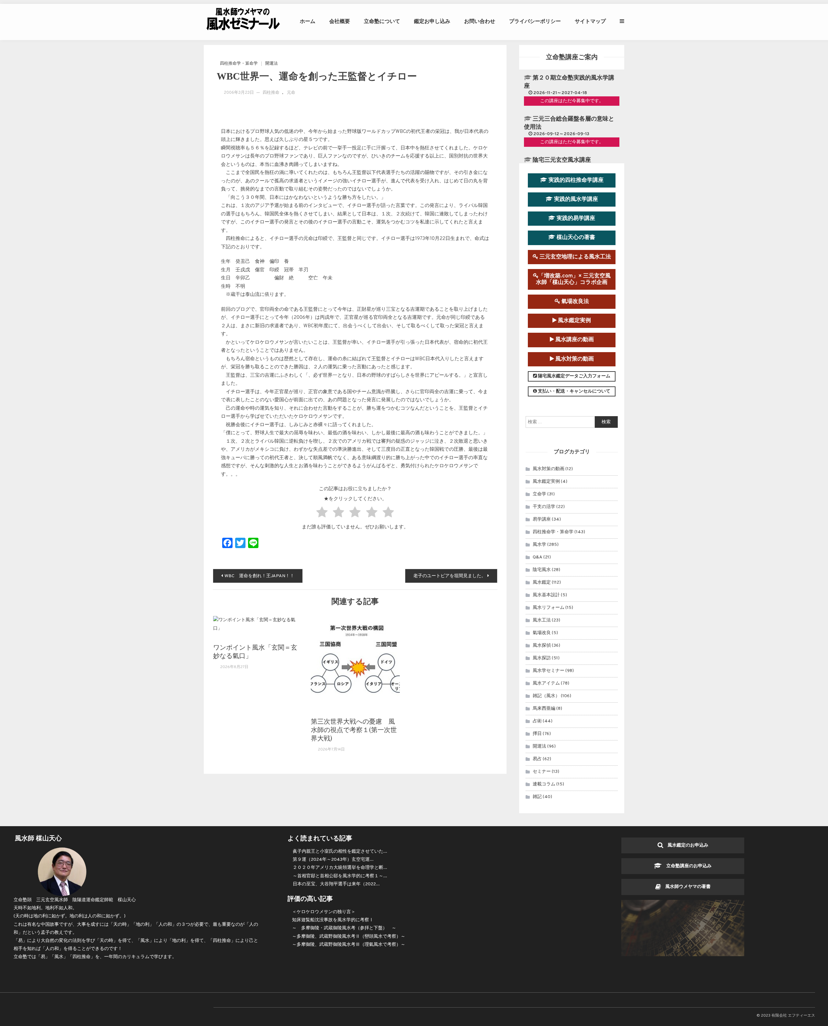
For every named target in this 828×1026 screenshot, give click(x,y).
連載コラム (544, 784)
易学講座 (542, 519)
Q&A (537, 557)
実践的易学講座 (575, 218)
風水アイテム (546, 683)
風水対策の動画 (574, 359)
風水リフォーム (548, 607)
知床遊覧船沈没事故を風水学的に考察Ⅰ (333, 920)
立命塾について (382, 21)
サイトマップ (590, 21)
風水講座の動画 (574, 339)
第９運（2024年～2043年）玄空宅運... (333, 859)
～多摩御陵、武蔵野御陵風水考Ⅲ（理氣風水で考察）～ (348, 944)
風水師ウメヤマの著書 (686, 887)
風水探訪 (542, 658)
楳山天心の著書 (575, 237)
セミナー (542, 771)
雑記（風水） (546, 696)
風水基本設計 (546, 595)
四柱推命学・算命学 (239, 63)
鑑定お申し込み (432, 21)
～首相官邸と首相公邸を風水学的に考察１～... (340, 876)
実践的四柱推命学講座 (575, 180)
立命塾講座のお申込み (687, 866)
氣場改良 (542, 633)
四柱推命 (271, 92)
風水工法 (542, 620)
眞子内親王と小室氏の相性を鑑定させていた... (340, 851)
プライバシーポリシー (535, 21)
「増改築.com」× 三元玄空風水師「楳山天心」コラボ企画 (573, 279)
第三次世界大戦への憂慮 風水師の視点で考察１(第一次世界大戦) (354, 729)
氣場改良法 (574, 301)
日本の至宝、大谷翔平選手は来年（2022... (336, 884)
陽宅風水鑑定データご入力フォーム (573, 376)
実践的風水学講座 (575, 199)
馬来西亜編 (544, 708)
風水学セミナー (548, 671)
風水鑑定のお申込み (685, 845)
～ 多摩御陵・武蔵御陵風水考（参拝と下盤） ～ (344, 928)
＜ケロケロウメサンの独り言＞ (323, 912)
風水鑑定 (542, 582)
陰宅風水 (542, 570)
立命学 (539, 494)
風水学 (539, 544)
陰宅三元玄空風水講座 (562, 160)
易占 (537, 759)
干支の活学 (544, 507)
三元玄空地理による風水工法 (574, 257)
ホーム (307, 21)
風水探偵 (542, 645)
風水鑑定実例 (574, 320)
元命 (291, 92)
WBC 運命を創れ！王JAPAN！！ (259, 576)
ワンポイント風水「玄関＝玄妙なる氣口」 (255, 651)
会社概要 (339, 21)
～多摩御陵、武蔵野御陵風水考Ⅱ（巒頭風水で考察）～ (348, 936)
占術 (537, 721)
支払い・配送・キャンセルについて (573, 391)
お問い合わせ (479, 21)
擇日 (537, 734)
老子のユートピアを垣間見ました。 (449, 576)
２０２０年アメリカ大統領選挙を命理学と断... (340, 867)
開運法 (271, 63)
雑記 (537, 797)
